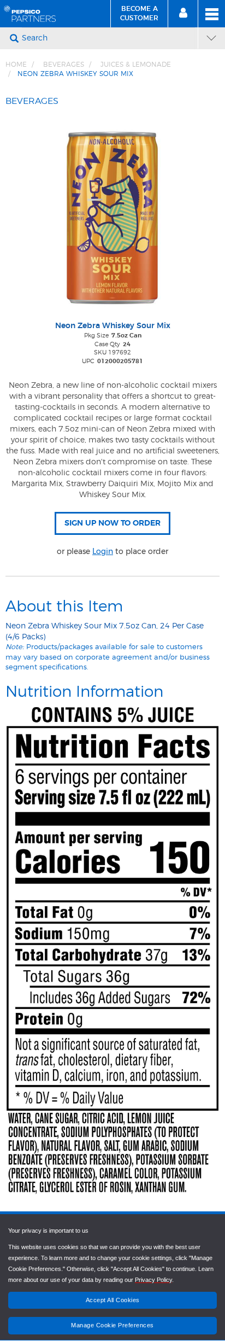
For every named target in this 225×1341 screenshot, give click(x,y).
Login (102, 551)
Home (16, 64)
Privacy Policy (153, 1279)
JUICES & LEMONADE (135, 64)
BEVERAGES (63, 64)
